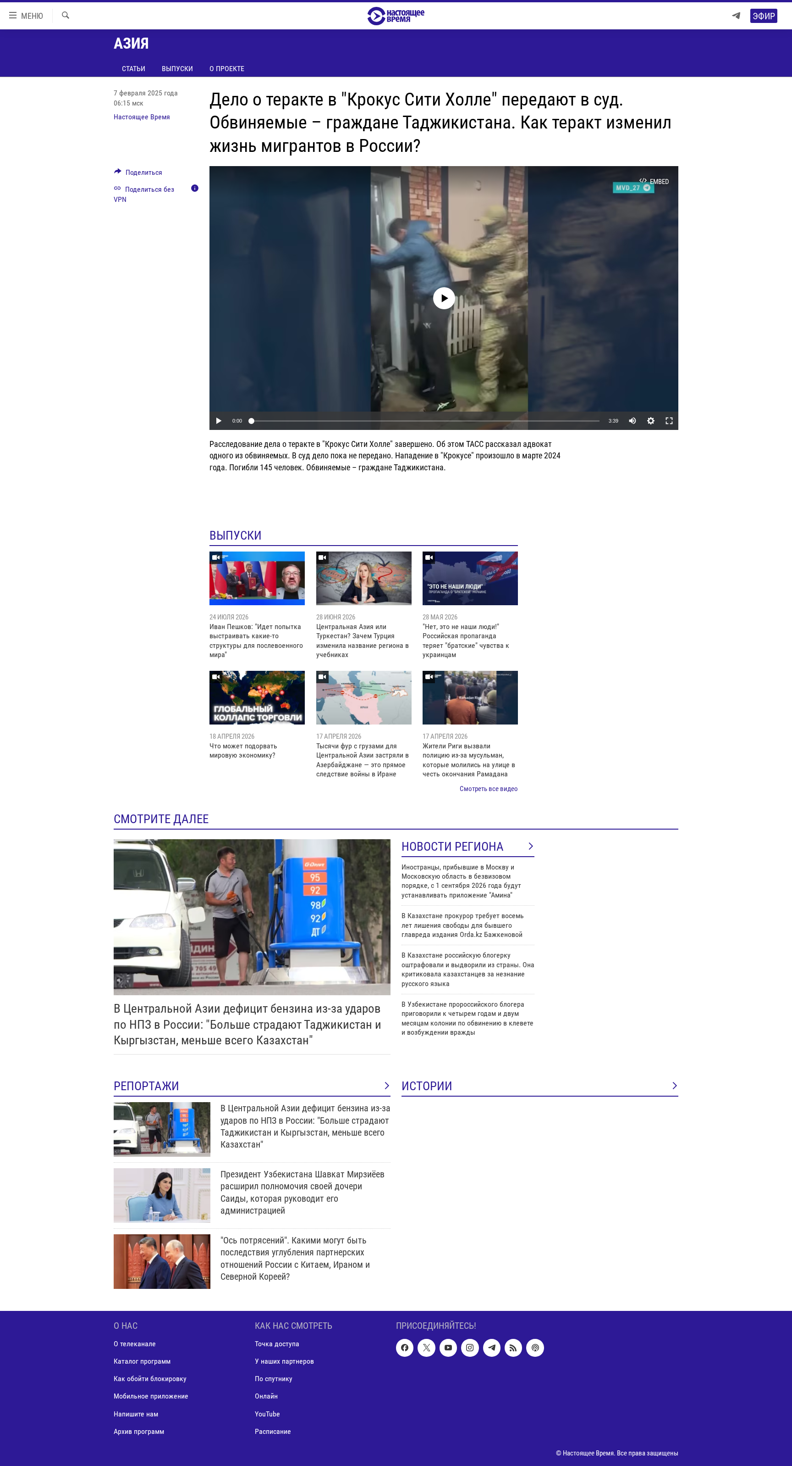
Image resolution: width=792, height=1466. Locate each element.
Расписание (273, 1431)
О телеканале (135, 1343)
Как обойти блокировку (150, 1378)
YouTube (267, 1414)
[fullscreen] (669, 421)
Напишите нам (136, 1414)
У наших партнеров (284, 1361)
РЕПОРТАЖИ (146, 1086)
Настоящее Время (142, 116)
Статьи (133, 68)
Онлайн (266, 1396)
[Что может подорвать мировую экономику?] (257, 698)
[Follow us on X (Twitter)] (426, 1347)
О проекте (226, 68)
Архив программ (139, 1431)
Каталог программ (142, 1361)
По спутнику (273, 1378)
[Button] (138, 174)
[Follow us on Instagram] (469, 1347)
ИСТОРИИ (427, 1086)
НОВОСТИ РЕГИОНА (453, 846)
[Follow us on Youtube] (448, 1347)
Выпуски (177, 68)
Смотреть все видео (489, 789)
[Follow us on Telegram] (491, 1347)
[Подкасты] (535, 1347)
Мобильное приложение (151, 1396)
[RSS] (513, 1347)
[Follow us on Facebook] (404, 1347)
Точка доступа (277, 1343)
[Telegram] (736, 16)
